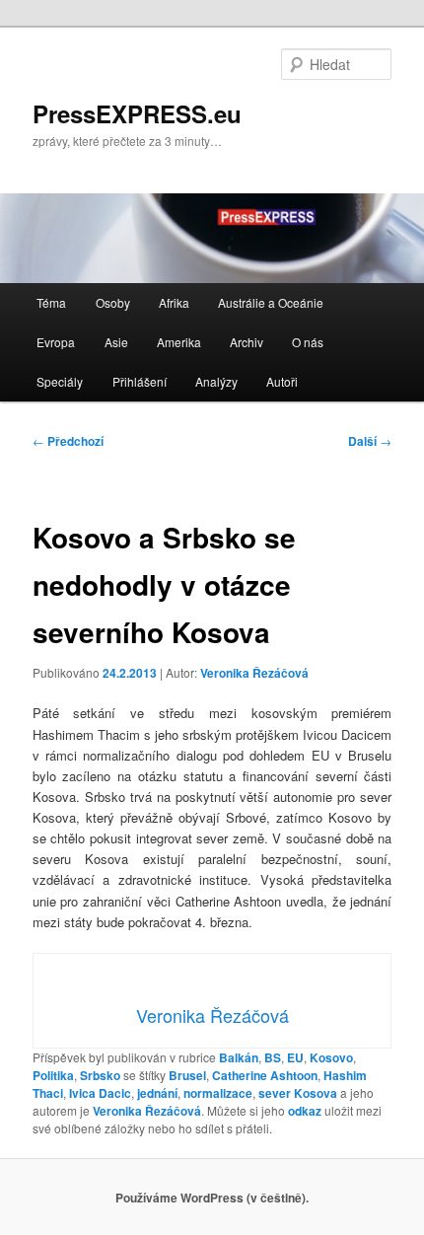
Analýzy (216, 381)
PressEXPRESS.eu (137, 113)
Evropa (55, 341)
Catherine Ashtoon (265, 1075)
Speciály (59, 381)
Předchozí (68, 441)
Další (369, 441)
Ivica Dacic (100, 1093)
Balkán (238, 1057)
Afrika (174, 302)
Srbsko (100, 1075)
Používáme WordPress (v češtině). (212, 1197)
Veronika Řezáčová (254, 673)
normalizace (217, 1093)
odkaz (304, 1111)
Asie (116, 341)
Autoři (282, 381)
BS (272, 1057)
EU (295, 1057)
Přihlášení (139, 381)
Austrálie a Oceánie (270, 302)
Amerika (179, 341)
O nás (307, 341)
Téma (51, 302)
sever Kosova (297, 1093)
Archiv (246, 341)
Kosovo (331, 1057)
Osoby (113, 302)
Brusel (187, 1075)
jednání (157, 1093)
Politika (53, 1075)
